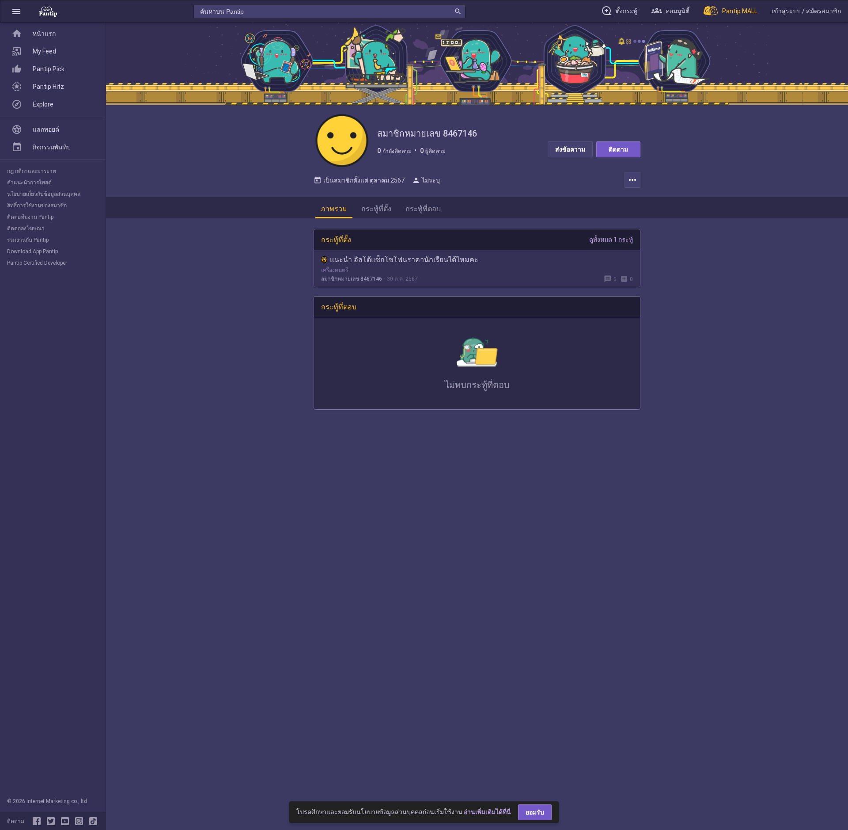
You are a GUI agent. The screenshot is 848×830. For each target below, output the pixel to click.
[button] (16, 11)
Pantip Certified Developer (37, 263)
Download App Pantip (32, 251)
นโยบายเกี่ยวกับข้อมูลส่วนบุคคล (43, 194)
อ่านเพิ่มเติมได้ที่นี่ (487, 811)
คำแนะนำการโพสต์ (29, 182)
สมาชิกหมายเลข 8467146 (351, 279)
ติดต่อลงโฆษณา (26, 228)
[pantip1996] (67, 821)
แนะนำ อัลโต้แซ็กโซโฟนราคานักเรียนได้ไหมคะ (404, 259)
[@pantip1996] (93, 821)
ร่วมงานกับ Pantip (28, 240)
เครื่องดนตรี (334, 270)
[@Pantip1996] (52, 821)
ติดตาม (618, 149)
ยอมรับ (535, 812)
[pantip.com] (48, 11)
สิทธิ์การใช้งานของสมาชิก (37, 205)
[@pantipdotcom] (81, 821)
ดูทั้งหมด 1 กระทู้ (611, 239)
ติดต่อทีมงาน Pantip (30, 217)
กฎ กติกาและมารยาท (31, 171)
